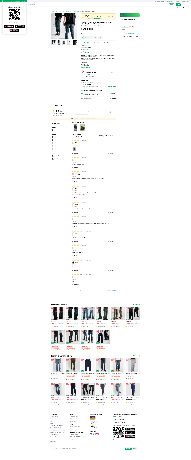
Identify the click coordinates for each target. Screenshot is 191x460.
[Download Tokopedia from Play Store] (130, 429)
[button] (184, 8)
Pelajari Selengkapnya (118, 439)
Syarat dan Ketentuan (75, 436)
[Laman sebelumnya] (73, 290)
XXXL (100, 37)
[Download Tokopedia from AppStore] (130, 432)
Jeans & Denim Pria (67, 11)
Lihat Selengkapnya (85, 67)
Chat (124, 36)
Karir (51, 421)
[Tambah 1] (127, 26)
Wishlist (130, 36)
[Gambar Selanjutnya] (76, 42)
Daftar (178, 4)
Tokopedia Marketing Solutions (57, 430)
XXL (95, 37)
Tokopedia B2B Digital (55, 427)
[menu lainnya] (115, 140)
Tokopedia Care (185, 1)
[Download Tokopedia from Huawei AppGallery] (130, 436)
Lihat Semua (136, 304)
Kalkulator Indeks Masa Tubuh (57, 432)
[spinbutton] (124, 26)
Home (52, 11)
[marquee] (98, 16)
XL (91, 37)
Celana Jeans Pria (77, 11)
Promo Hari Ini (53, 436)
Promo (177, 1)
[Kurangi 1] (122, 26)
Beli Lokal (52, 439)
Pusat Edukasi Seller (75, 426)
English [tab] (134, 448)
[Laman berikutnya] (80, 290)
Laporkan (114, 98)
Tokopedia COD (74, 418)
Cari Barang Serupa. (97, 18)
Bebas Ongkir (73, 421)
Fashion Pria (58, 11)
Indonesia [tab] (128, 448)
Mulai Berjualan (169, 1)
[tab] (86, 42)
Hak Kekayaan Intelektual (56, 418)
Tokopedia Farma (54, 434)
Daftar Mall (73, 429)
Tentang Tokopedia (159, 1)
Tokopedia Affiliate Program (56, 425)
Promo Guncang (54, 441)
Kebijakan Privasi (74, 439)
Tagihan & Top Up (74, 416)
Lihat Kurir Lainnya (112, 86)
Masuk (171, 4)
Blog (51, 423)
